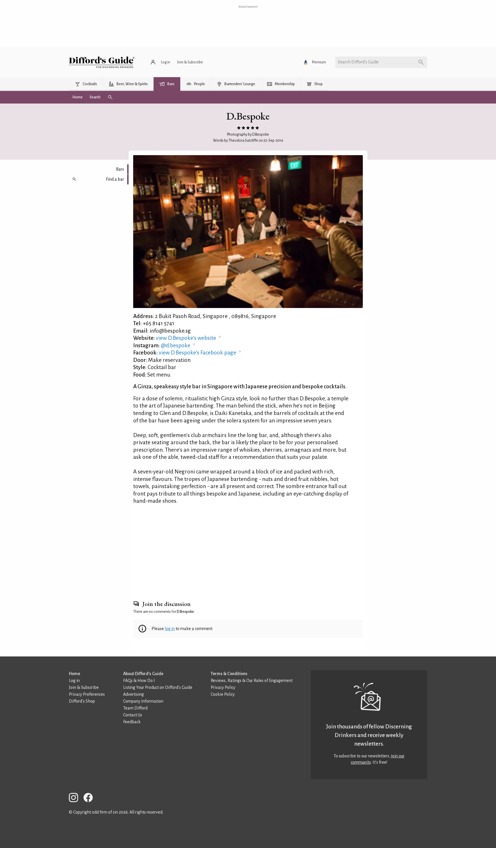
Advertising (133, 694)
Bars (120, 169)
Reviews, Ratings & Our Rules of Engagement (251, 680)
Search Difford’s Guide (358, 62)
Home (74, 673)
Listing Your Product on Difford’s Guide (157, 687)
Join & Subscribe (84, 687)
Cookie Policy (223, 694)
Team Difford (135, 708)
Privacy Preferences (87, 694)
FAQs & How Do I (139, 680)
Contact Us (132, 715)
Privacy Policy (223, 687)
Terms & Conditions (229, 673)
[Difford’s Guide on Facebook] (90, 798)
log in (170, 628)
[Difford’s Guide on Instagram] (76, 798)
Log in (74, 680)
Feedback (132, 722)
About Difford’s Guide (143, 673)
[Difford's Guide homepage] (102, 62)
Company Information (143, 701)
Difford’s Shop (82, 701)
